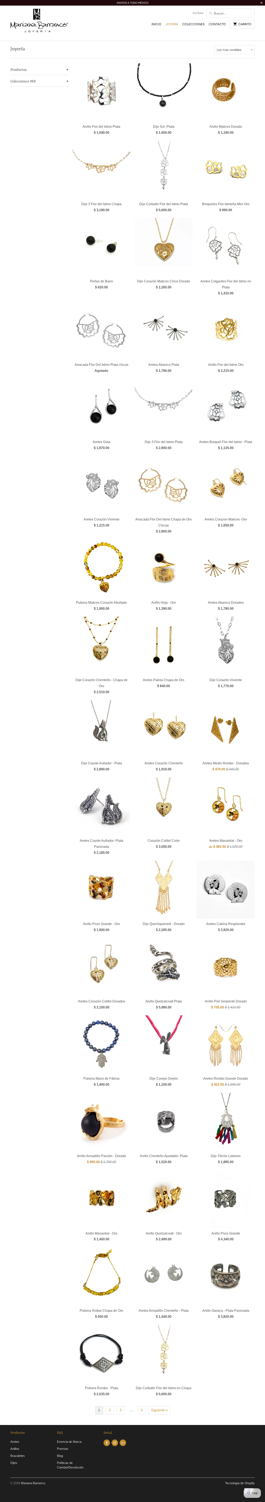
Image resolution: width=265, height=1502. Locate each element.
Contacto (217, 24)
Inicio (156, 24)
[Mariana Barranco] (39, 23)
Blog (60, 1455)
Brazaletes (17, 1455)
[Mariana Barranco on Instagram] (115, 1442)
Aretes (14, 1441)
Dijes (13, 1463)
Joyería (171, 24)
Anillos (14, 1448)
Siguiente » (159, 1410)
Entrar (198, 13)
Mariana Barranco (33, 1483)
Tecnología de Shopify (240, 1483)
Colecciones (193, 24)
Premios (62, 1448)
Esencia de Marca (69, 1441)
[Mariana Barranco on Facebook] (107, 1442)
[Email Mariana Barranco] (123, 1442)
